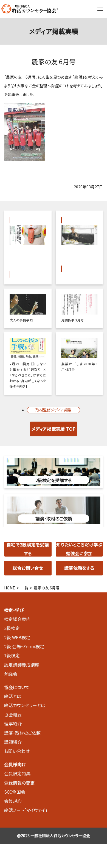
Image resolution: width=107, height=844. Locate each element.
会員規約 (13, 800)
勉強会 (10, 673)
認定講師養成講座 (21, 664)
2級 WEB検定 (17, 637)
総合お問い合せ (28, 567)
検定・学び (14, 610)
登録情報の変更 (19, 782)
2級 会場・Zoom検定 (24, 646)
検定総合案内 (17, 619)
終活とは (12, 696)
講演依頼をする (79, 567)
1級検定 (12, 655)
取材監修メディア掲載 (53, 410)
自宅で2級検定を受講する (28, 549)
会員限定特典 (17, 773)
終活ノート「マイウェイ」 (25, 810)
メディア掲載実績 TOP (53, 428)
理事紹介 (13, 723)
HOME (9, 587)
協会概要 (13, 714)
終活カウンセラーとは (24, 705)
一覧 (24, 587)
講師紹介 (13, 742)
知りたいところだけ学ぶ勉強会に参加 (79, 549)
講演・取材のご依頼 (22, 733)
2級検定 (12, 628)
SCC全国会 (14, 791)
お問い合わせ (17, 751)
